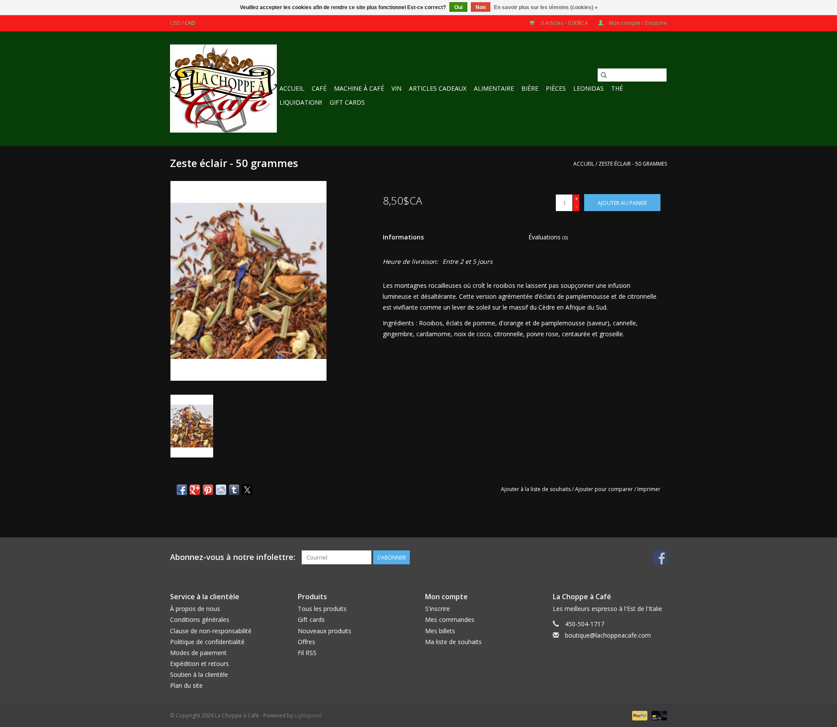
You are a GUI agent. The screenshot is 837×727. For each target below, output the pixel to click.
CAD (190, 23)
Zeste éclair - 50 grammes (633, 163)
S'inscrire (437, 608)
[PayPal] (639, 715)
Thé (617, 88)
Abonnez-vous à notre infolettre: (232, 557)
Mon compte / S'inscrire (637, 23)
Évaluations (548, 237)
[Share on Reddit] (221, 490)
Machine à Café (359, 88)
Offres (306, 642)
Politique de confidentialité (207, 642)
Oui (458, 7)
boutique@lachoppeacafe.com (608, 635)
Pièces (556, 88)
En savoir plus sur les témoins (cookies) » (546, 7)
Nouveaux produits (324, 631)
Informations (403, 237)
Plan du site (186, 685)
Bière (529, 88)
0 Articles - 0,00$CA (564, 23)
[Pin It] (208, 490)
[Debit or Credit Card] (658, 715)
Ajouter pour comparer (604, 489)
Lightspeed (308, 715)
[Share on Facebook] (182, 490)
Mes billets (440, 631)
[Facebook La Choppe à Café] (660, 557)
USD (176, 23)
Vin (396, 88)
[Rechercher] (603, 75)
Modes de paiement (198, 652)
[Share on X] (247, 490)
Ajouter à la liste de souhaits (536, 489)
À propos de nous (195, 608)
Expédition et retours (199, 663)
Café (319, 88)
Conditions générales (199, 619)
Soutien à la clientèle (199, 674)
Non (481, 7)
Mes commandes (449, 619)
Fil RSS (307, 652)
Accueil (291, 88)
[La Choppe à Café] (223, 88)
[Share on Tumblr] (234, 490)
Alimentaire (494, 88)
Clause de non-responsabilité (211, 631)
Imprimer (648, 489)
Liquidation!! (300, 102)
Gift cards (347, 102)
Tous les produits (322, 608)
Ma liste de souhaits (453, 642)
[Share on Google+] (195, 490)
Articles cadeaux (437, 88)
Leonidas (588, 88)
